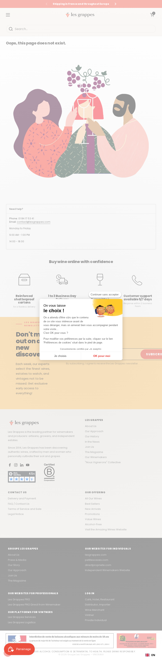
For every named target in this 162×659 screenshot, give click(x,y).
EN (153, 655)
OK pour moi (101, 355)
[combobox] (150, 655)
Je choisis (60, 355)
